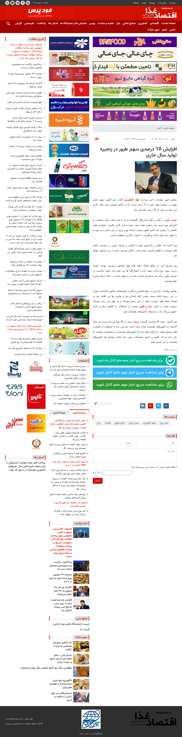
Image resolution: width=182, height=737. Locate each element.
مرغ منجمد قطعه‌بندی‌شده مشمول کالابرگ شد (26, 179)
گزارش (18, 23)
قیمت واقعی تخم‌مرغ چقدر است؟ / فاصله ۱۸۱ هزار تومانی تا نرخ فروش (26, 340)
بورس (92, 23)
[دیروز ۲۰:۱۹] (81, 532)
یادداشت (41, 23)
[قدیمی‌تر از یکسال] (81, 684)
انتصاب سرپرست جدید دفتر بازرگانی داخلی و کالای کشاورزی (69, 376)
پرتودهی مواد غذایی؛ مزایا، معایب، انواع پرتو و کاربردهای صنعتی (68, 496)
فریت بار (84, 629)
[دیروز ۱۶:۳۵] (81, 566)
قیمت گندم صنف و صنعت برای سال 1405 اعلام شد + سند (69, 463)
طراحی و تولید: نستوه (88, 733)
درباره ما (172, 2)
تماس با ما (162, 2)
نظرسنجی (29, 23)
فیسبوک (23, 3)
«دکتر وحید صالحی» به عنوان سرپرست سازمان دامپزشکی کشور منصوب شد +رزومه (68, 386)
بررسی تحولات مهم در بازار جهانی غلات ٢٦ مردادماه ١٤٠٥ (24, 189)
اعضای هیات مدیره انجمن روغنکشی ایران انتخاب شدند (69, 455)
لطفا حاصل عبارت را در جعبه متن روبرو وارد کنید (154, 467)
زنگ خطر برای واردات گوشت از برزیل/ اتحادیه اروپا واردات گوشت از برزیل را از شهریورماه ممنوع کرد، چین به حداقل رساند (68, 484)
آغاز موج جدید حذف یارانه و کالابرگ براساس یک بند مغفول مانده (70, 512)
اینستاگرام (7, 3)
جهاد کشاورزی (131, 199)
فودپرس (157, 13)
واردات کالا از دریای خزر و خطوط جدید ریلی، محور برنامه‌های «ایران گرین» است (24, 198)
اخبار (159, 128)
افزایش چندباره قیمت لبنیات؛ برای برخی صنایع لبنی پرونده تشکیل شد (61, 605)
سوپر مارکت (153, 30)
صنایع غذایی (129, 23)
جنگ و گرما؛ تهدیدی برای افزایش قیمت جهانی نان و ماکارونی (24, 129)
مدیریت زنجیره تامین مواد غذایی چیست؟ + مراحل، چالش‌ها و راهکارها (25, 119)
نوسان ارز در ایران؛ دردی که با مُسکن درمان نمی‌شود (25, 148)
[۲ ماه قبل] (81, 646)
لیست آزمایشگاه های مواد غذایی (71, 624)
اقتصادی (154, 23)
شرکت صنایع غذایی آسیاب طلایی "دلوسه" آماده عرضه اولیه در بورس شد (24, 282)
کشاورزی (142, 23)
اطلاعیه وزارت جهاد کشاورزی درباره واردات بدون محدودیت (26, 157)
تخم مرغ (164, 423)
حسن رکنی (171, 219)
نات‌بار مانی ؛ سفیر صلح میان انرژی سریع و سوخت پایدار (61, 658)
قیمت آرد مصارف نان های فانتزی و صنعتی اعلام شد (70, 504)
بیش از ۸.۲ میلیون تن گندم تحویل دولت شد (26, 138)
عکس (172, 30)
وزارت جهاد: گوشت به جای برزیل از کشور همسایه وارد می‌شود (67, 446)
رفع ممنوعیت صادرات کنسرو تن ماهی (24, 102)
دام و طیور (146, 306)
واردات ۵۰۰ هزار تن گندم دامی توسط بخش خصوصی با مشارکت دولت (25, 208)
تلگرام (12, 3)
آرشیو (144, 2)
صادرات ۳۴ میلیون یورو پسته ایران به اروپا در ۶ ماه (60, 578)
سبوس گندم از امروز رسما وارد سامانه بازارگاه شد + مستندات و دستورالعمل (25, 291)
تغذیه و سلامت (106, 23)
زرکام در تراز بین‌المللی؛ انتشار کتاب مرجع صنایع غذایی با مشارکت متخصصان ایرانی (26, 307)
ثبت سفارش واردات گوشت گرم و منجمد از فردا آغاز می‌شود (24, 110)
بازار (118, 23)
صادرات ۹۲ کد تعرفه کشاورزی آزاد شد (25, 348)
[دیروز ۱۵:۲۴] (81, 603)
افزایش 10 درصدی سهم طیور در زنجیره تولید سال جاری (138, 152)
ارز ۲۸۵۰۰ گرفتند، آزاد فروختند (28, 354)
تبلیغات (136, 2)
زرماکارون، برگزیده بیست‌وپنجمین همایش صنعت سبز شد (60, 565)
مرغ (136, 321)
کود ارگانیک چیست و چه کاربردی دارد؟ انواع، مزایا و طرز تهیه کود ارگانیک (68, 471)
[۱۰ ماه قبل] (81, 671)
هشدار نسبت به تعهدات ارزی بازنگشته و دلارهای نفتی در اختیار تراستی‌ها (24, 272)
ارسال (97, 481)
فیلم (164, 30)
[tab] (79, 412)
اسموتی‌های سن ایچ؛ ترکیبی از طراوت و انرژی (61, 696)
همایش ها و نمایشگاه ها (73, 23)
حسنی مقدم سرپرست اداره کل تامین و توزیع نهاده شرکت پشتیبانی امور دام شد (68, 368)
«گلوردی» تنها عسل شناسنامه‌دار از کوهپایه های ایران (60, 684)
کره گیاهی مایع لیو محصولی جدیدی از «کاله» (62, 646)
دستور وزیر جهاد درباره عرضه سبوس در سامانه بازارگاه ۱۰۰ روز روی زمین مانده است (24, 329)
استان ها (53, 23)
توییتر (17, 3)
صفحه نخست (168, 23)
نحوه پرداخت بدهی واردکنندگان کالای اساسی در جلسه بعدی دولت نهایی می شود (24, 252)
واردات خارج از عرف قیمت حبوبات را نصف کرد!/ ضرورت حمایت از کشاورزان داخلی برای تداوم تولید (24, 169)
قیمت (107, 423)
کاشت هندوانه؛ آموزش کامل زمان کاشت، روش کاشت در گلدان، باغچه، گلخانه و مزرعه (69, 436)
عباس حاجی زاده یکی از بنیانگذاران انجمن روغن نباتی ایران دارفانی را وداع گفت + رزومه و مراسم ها (68, 424)
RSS (28, 3)
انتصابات (82, 361)
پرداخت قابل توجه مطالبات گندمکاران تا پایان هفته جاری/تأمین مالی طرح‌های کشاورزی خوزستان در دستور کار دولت (26, 466)
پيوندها (152, 2)
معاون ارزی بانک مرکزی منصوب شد (69, 403)
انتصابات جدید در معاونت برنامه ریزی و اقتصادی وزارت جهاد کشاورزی (68, 396)
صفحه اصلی (168, 128)
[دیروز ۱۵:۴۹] (81, 578)
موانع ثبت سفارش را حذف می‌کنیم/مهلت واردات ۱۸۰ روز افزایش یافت (26, 263)
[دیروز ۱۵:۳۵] (81, 591)
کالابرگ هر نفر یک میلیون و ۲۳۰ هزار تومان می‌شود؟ (63, 590)
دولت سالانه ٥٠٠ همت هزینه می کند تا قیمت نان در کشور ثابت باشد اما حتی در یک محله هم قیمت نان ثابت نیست (23, 239)
